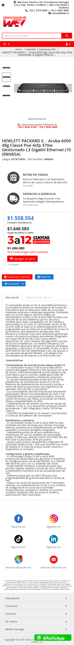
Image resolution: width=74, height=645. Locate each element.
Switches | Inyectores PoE (41, 49)
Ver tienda (28, 185)
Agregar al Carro (24, 259)
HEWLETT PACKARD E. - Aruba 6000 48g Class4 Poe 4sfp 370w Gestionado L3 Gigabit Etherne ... (37, 53)
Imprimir (46, 276)
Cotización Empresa (18, 276)
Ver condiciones (30, 205)
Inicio (18, 49)
